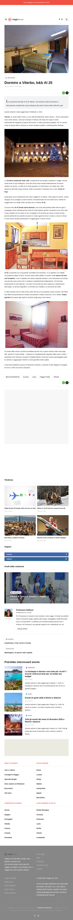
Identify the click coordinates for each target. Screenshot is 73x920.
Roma (38, 770)
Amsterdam (40, 788)
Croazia (7, 833)
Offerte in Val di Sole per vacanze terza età (51, 508)
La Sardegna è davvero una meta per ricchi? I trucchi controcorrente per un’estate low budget (46, 673)
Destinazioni (8, 882)
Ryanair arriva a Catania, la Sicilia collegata (51, 537)
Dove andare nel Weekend (14, 784)
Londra (39, 775)
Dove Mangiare (9, 885)
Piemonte (40, 819)
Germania (8, 837)
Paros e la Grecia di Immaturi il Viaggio (27, 596)
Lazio (34, 377)
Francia (7, 828)
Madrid (39, 784)
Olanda (7, 824)
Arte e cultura (9, 770)
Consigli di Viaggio (11, 775)
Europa (26, 377)
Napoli (38, 793)
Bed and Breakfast (13, 377)
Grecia (6, 810)
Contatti (39, 869)
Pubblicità (39, 861)
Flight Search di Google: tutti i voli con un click (20, 508)
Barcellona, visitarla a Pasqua (14, 537)
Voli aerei (7, 793)
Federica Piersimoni (44, 908)
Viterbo (56, 377)
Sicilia (38, 828)
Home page (40, 854)
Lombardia (40, 837)
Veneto (39, 833)
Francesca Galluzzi (24, 610)
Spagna (7, 815)
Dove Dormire (9, 889)
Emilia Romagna (42, 810)
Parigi (38, 779)
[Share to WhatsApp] (63, 92)
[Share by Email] (67, 92)
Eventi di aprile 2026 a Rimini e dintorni (43, 698)
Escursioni (8, 788)
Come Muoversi (10, 893)
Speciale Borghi (10, 779)
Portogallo (8, 819)
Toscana (39, 815)
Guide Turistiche (10, 878)
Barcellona (40, 797)
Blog (38, 858)
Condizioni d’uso (42, 865)
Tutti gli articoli (22, 629)
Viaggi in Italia (45, 377)
